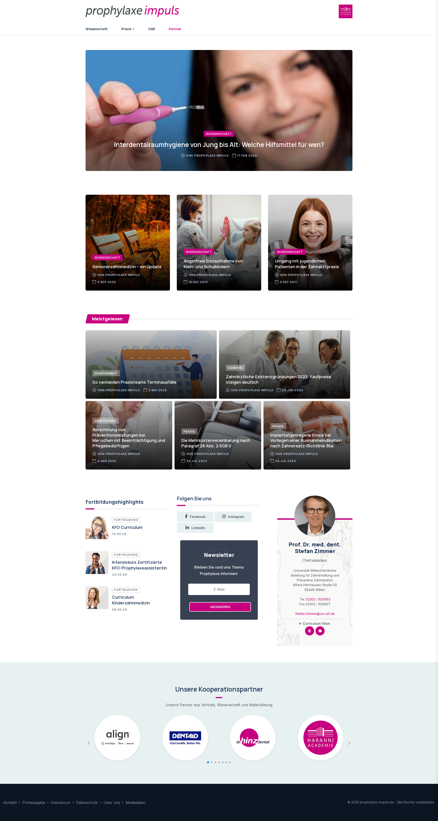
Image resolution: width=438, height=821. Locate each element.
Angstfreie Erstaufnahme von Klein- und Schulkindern (213, 263)
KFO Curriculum (127, 527)
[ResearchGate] (320, 630)
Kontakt (10, 802)
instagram (236, 517)
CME (151, 29)
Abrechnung (106, 421)
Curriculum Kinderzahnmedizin (131, 600)
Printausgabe (33, 802)
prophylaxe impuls (213, 155)
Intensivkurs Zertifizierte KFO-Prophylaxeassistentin (139, 565)
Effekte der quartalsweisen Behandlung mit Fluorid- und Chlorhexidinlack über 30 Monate (219, 140)
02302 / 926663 (318, 599)
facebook (198, 517)
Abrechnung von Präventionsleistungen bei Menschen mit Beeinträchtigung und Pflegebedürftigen (128, 437)
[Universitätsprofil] (309, 630)
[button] (208, 762)
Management (106, 373)
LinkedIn (198, 528)
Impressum (60, 802)
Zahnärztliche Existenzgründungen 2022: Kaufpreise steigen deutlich (278, 379)
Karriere (235, 368)
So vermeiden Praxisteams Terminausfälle (134, 382)
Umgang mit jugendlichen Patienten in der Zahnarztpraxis (307, 263)
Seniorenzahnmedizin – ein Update (127, 266)
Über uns (112, 802)
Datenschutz (87, 802)
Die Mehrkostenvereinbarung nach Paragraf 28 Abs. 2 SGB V (215, 443)
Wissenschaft (97, 29)
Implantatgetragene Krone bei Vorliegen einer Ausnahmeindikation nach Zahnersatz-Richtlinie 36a (306, 440)
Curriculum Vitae (316, 623)
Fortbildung (126, 520)
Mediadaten (136, 802)
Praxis (189, 431)
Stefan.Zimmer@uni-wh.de (315, 614)
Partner (175, 29)
